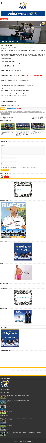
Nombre (3, 156)
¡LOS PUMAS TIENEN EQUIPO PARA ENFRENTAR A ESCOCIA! (37, 117)
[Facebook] (21, 440)
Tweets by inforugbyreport (5, 285)
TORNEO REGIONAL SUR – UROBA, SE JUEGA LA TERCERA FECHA (7, 132)
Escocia (25, 111)
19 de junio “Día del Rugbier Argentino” (8, 117)
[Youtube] (23, 440)
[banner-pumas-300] (23, 251)
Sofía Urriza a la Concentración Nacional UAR (16, 410)
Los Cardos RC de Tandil (36, 111)
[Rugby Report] (23, 5)
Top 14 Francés (9, 112)
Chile (9, 111)
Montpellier (3, 112)
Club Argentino (14, 111)
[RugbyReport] (23, 13)
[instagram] (24, 440)
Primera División (25, 47)
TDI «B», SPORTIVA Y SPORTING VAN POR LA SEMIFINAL (18, 19)
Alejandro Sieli (4, 47)
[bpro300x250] (23, 189)
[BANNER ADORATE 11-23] (23, 272)
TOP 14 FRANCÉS (30, 47)
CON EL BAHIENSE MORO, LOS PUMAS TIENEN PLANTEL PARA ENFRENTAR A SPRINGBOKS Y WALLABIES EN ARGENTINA (22, 133)
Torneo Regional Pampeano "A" (19, 112)
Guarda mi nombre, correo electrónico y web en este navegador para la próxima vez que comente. (20, 167)
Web (2, 163)
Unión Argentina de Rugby (30, 112)
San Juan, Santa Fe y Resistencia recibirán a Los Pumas (18, 400)
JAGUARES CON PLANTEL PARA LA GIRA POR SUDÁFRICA (18, 395)
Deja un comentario (6, 48)
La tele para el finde (11, 405)
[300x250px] (23, 317)
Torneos (35, 47)
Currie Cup (21, 111)
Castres (5, 111)
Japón (30, 111)
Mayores (21, 47)
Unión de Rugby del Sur (41, 112)
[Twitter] (22, 440)
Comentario (3, 145)
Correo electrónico (5, 159)
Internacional (17, 47)
